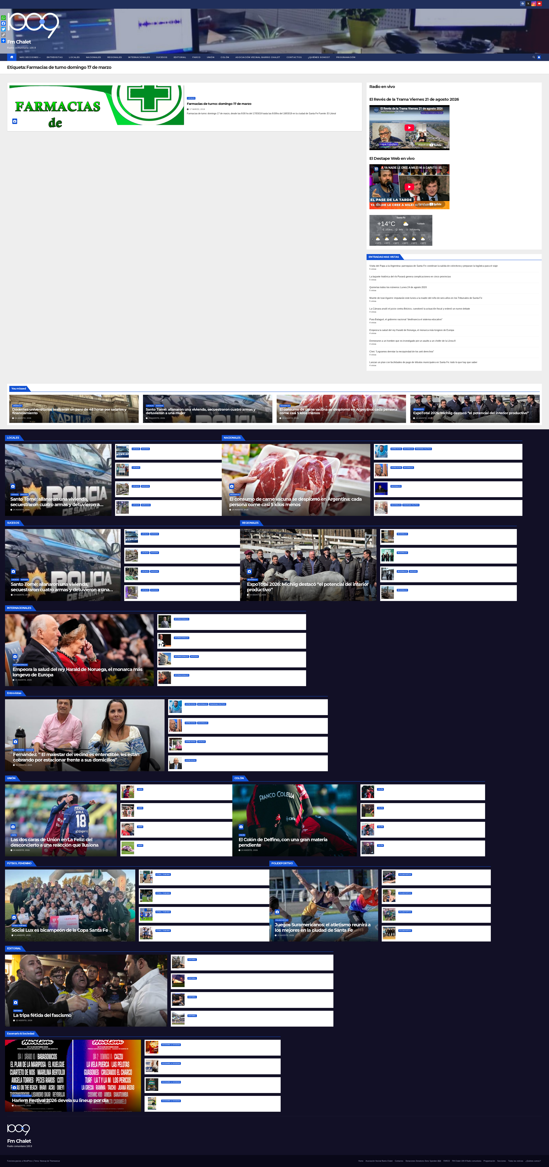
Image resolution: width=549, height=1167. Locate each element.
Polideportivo (282, 920)
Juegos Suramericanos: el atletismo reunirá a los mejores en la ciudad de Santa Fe (323, 927)
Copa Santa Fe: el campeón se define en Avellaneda (184, 878)
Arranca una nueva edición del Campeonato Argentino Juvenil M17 (436, 916)
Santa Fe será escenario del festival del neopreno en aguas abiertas (436, 897)
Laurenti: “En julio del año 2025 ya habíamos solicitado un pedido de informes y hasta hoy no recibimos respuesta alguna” (254, 764)
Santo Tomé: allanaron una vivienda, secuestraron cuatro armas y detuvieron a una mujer (200, 411)
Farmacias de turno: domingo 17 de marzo (219, 104)
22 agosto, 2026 (24, 765)
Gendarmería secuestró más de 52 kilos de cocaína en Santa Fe (177, 575)
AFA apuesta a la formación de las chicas (178, 916)
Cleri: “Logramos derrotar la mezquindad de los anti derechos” (401, 351)
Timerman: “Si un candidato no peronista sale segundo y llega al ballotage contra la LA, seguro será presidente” (453, 472)
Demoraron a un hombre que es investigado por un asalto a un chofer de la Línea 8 (412, 341)
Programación (345, 57)
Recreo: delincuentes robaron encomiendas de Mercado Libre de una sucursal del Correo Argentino (453, 538)
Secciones (501, 1161)
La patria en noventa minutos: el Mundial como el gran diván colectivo (227, 1020)
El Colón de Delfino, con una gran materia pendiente (283, 842)
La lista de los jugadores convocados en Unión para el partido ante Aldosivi (179, 812)
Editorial (180, 57)
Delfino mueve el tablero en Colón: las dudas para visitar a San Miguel (416, 850)
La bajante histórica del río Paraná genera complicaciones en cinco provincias (410, 276)
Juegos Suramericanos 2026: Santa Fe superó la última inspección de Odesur (442, 935)
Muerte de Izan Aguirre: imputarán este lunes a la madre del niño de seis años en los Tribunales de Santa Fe (425, 298)
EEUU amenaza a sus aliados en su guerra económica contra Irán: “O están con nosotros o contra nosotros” (234, 623)
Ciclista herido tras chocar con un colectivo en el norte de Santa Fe (169, 453)
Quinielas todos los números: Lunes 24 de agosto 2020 (398, 287)
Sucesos (161, 57)
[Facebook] (3, 23)
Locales (74, 57)
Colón (225, 57)
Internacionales (139, 57)
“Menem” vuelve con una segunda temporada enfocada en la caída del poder (205, 1067)
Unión (210, 57)
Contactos (294, 57)
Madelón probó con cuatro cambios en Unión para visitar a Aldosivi (174, 831)
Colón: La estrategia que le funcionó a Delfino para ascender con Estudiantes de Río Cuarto (428, 812)
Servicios (146, 505)
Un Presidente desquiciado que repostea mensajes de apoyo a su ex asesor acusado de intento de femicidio (452, 509)
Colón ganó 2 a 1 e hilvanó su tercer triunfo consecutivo (408, 793)
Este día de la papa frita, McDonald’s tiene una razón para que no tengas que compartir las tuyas (215, 1049)
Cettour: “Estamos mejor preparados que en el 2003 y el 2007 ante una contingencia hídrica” (237, 746)
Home (360, 1161)
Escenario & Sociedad (22, 1096)
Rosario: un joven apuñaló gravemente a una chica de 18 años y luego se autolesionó (444, 575)
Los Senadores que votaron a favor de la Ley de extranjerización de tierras (229, 964)
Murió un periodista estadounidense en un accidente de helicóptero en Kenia (218, 661)
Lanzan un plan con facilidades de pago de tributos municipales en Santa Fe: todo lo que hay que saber (423, 362)
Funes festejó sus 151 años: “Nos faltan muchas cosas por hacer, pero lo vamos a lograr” (446, 557)
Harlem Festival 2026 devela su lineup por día (60, 1100)
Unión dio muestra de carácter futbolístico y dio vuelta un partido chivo (177, 793)
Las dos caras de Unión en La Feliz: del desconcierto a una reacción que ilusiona (54, 842)
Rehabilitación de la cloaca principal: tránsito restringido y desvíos (169, 509)
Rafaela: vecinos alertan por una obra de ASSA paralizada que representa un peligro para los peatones (454, 594)
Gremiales (17, 405)
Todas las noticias (515, 1161)
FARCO (196, 57)
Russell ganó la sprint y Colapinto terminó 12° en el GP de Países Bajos (437, 878)
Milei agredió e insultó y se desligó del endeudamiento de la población (430, 490)
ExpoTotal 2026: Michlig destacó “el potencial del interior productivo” (471, 413)
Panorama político (423, 449)
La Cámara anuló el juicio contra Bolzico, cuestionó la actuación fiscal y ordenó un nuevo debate (419, 308)
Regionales (114, 57)
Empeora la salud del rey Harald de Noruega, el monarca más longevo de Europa (411, 330)
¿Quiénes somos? (319, 57)
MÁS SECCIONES (29, 57)
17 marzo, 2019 (197, 109)
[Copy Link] (3, 35)
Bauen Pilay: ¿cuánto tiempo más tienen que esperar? (162, 472)
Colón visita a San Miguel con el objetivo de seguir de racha (410, 831)
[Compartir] (3, 40)
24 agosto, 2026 (23, 418)
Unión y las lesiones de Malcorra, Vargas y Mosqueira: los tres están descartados (182, 850)
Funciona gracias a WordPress (20, 1161)
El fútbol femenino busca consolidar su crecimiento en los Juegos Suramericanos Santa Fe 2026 (209, 897)
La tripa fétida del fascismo (42, 1015)
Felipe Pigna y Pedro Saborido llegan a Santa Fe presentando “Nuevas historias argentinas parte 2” (217, 1086)
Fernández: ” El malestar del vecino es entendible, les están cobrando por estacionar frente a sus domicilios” (76, 757)
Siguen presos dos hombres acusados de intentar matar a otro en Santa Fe (174, 490)
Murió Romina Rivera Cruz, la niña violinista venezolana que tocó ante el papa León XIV (222, 679)
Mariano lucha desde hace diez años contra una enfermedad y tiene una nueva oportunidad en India (218, 1105)
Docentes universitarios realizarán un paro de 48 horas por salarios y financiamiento (69, 411)
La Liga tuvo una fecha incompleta (175, 935)
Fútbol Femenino (19, 925)
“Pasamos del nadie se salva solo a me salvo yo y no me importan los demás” (434, 453)
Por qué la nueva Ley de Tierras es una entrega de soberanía (221, 982)
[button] (534, 57)
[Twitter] (3, 29)
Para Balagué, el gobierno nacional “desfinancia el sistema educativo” (405, 319)
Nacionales (93, 57)
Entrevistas (55, 57)
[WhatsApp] (3, 18)
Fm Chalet (19, 42)
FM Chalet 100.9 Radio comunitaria (466, 1161)
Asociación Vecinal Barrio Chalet (257, 57)
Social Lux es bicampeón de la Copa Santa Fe (60, 930)
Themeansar (55, 1161)
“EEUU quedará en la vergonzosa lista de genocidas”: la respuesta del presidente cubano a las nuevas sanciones (237, 642)
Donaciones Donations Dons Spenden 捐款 (423, 1161)
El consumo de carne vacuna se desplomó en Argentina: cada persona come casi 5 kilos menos (338, 411)
